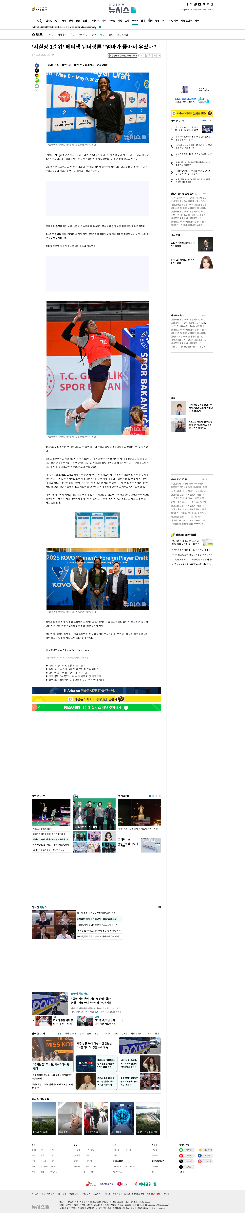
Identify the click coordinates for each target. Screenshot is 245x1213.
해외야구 (62, 34)
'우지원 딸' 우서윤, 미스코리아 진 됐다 (51, 1066)
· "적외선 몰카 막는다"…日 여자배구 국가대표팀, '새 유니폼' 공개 (192, 549)
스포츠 (135, 20)
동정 (92, 1172)
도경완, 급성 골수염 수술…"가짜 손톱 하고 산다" (98, 936)
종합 (60, 1033)
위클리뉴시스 (208, 9)
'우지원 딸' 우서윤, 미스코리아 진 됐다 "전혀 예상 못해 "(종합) (129, 1064)
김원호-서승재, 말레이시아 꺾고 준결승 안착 (51, 839)
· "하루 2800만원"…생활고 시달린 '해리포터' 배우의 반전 (192, 554)
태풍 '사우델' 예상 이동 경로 (128, 845)
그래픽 (115, 1155)
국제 (64, 20)
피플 (173, 398)
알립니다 (167, 1193)
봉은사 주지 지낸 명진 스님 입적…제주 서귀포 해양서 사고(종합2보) (105, 1081)
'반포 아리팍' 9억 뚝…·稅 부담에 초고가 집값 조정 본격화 (52, 1077)
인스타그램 (207, 1161)
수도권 (112, 20)
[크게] (159, 56)
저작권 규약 (85, 1193)
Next (120, 1020)
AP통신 (154, 1149)
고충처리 (96, 1193)
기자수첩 (175, 235)
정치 (57, 20)
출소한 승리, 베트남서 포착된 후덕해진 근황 (96, 913)
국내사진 (116, 1149)
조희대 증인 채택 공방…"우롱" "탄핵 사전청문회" (63, 1023)
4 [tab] (160, 796)
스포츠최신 (122, 34)
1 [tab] (150, 796)
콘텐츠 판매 (73, 1193)
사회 (104, 20)
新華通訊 (155, 1155)
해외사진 (128, 1149)
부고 (83, 1172)
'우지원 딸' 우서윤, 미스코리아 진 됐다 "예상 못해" (99, 930)
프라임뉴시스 (196, 9)
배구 (102, 34)
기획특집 (89, 1160)
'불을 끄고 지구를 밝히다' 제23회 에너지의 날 (138, 828)
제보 (197, 20)
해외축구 (83, 34)
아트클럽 (77, 1155)
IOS (153, 1172)
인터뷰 (76, 1160)
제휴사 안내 (61, 1193)
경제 (71, 20)
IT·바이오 (94, 20)
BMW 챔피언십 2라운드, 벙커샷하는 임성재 (51, 844)
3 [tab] (156, 796)
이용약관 (116, 1193)
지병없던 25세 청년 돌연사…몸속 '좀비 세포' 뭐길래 (99, 919)
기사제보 (106, 1193)
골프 (111, 34)
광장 (157, 20)
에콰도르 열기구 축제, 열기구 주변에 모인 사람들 (51, 834)
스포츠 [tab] (203, 120)
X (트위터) (188, 1161)
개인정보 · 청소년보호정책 (133, 1193)
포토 (164, 20)
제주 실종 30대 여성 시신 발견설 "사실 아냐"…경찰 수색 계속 (94, 1045)
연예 (143, 20)
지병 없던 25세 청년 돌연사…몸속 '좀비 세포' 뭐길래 (129, 1081)
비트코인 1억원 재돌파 (42, 828)
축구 (72, 34)
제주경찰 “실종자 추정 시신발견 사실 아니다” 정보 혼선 (106, 1063)
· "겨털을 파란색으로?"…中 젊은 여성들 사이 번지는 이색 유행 (192, 559)
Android (155, 1166)
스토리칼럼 (90, 1149)
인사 (75, 1172)
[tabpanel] (139, 816)
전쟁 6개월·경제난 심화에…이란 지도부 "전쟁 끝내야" (52, 1086)
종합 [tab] (211, 120)
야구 (51, 34)
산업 (85, 20)
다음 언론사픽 (207, 1150)
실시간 (49, 20)
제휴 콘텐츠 (186, 20)
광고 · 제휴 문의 (48, 1193)
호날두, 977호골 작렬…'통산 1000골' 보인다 (55, 27)
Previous (33, 1020)
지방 (120, 20)
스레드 (188, 1167)
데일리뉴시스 (91, 1166)
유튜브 (188, 1155)
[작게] (154, 56)
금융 (78, 20)
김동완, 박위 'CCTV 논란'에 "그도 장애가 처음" (98, 924)
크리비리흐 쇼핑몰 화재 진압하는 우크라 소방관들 (51, 849)
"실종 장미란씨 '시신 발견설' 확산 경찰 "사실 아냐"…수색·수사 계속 (91, 1001)
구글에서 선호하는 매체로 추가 (124, 55)
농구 (94, 34)
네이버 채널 (188, 1150)
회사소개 (35, 1193)
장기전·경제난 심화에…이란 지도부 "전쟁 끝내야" (105, 1023)
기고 (87, 1155)
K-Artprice (184, 9)
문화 (127, 20)
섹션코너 (77, 1166)
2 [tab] (153, 796)
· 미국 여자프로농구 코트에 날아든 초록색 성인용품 (192, 564)
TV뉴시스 (173, 20)
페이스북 (207, 1155)
